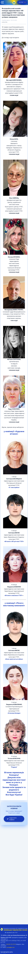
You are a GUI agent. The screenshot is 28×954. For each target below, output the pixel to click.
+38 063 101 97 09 (11, 944)
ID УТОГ (21, 2)
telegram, (18, 944)
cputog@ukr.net (10, 947)
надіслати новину (12, 819)
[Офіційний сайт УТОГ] (14, 2)
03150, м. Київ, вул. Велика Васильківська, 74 (14, 935)
